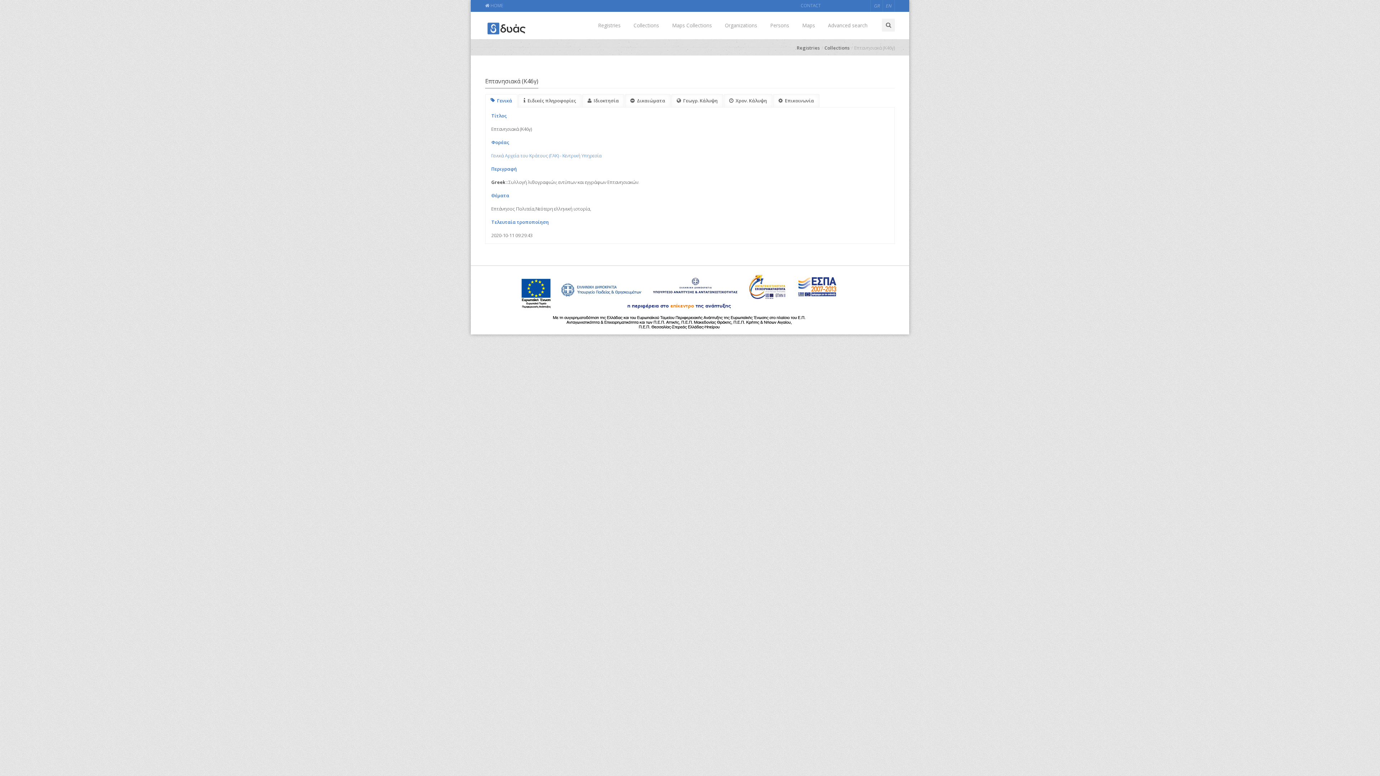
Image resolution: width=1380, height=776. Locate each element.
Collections (646, 25)
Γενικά (504, 100)
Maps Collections (692, 25)
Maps (808, 25)
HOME (496, 6)
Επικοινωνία (799, 100)
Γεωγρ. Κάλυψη (700, 100)
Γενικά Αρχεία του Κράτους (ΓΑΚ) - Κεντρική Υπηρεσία (546, 155)
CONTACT (811, 6)
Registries (609, 25)
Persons (779, 25)
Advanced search (848, 25)
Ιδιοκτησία (606, 100)
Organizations (741, 25)
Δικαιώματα (651, 100)
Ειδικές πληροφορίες (552, 100)
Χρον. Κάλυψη (751, 100)
